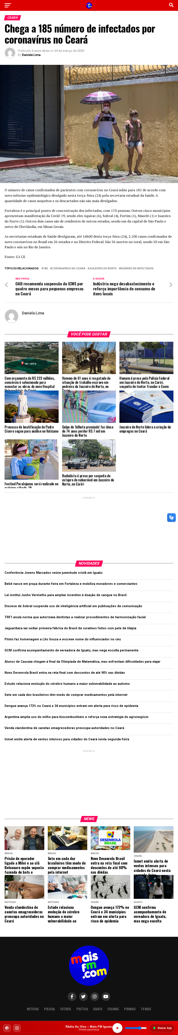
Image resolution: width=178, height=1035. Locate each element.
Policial (49, 1009)
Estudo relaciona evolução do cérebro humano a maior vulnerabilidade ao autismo (67, 684)
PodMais (130, 1009)
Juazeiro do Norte (103, 268)
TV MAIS (146, 1009)
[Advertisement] (89, 527)
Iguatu (97, 1009)
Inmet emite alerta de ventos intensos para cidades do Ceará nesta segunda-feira (67, 739)
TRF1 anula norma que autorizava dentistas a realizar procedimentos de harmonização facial (75, 617)
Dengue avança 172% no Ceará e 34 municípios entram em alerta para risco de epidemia (71, 706)
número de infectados (136, 268)
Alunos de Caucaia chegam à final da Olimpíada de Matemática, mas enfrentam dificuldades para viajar (82, 662)
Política (82, 1009)
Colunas (113, 1009)
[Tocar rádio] (117, 1028)
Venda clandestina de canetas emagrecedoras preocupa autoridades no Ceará (64, 728)
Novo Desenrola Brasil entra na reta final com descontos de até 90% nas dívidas (65, 673)
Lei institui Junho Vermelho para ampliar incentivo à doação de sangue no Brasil (66, 595)
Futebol (65, 1009)
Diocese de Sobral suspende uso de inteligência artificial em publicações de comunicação (73, 606)
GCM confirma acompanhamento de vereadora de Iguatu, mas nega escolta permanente (71, 650)
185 (45, 268)
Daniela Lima (31, 55)
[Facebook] (7, 1028)
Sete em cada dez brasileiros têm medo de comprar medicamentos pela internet (66, 695)
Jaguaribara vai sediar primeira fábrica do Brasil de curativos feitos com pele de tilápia (70, 628)
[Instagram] (17, 1028)
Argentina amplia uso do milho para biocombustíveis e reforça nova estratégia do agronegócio (76, 717)
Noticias (33, 1009)
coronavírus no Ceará (68, 268)
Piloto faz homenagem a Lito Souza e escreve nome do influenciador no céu (63, 639)
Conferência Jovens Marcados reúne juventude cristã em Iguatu (53, 573)
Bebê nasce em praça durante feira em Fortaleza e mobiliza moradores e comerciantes (71, 584)
